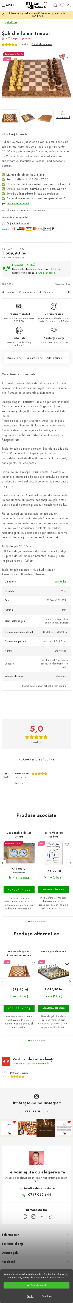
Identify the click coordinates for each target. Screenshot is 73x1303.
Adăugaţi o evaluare (37, 759)
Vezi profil (34, 1111)
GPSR (67, 292)
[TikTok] (50, 1216)
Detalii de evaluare (42, 44)
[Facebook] (25, 1216)
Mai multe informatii (18, 203)
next (70, 863)
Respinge (47, 1296)
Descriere (12, 358)
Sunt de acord (38, 1285)
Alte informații (55, 358)
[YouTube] (42, 1216)
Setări (30, 1296)
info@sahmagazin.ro (39, 1188)
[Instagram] (33, 1216)
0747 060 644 (39, 1194)
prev (3, 863)
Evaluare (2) (32, 358)
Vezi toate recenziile (38, 1063)
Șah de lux (60, 581)
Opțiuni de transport (18, 223)
